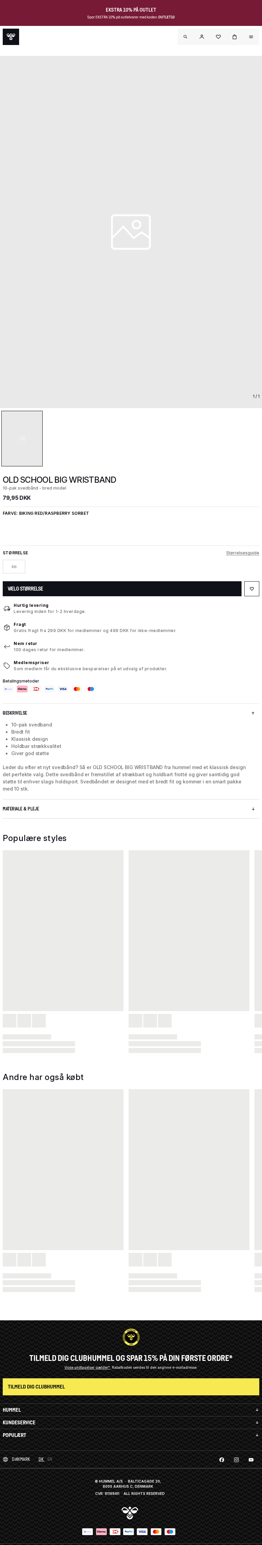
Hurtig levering (31, 605)
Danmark (21, 1459)
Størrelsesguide (242, 552)
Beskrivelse (15, 713)
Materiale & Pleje (21, 808)
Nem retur (26, 643)
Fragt (20, 624)
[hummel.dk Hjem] (11, 37)
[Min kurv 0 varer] (235, 37)
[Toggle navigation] (185, 37)
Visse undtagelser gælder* (87, 1367)
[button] (202, 37)
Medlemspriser (31, 662)
